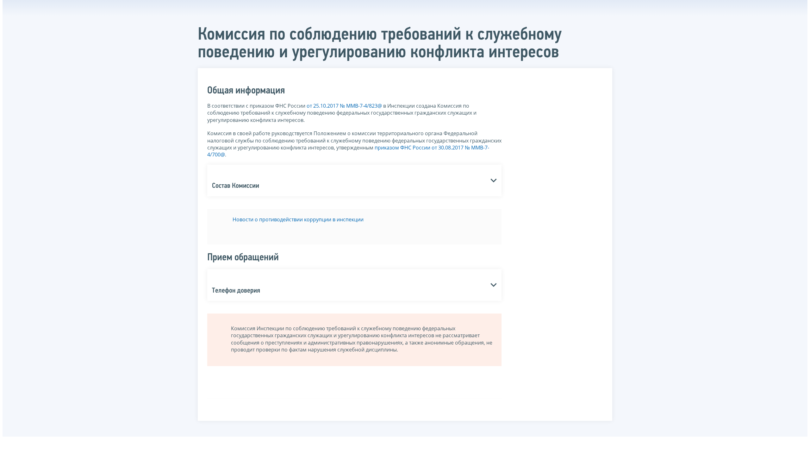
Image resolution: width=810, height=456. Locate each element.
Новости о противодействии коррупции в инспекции (298, 219)
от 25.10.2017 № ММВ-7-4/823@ (344, 105)
